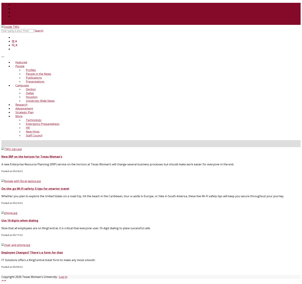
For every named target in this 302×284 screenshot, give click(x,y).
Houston (31, 97)
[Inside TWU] (10, 27)
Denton (31, 89)
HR (28, 128)
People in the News (38, 74)
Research (21, 105)
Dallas (30, 93)
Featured (21, 62)
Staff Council (34, 135)
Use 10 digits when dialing (19, 220)
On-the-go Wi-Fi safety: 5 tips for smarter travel (35, 189)
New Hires (32, 132)
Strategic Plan (24, 112)
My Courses (19, 8)
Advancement (24, 108)
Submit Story (9, 23)
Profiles (31, 70)
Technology (33, 120)
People (19, 66)
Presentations (35, 81)
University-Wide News (40, 101)
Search (38, 31)
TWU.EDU (18, 5)
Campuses (22, 85)
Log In (63, 277)
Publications (34, 78)
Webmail (17, 16)
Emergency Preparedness (42, 124)
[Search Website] (14, 45)
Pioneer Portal (21, 12)
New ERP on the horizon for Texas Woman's (31, 157)
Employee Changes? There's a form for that (32, 252)
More (19, 116)
